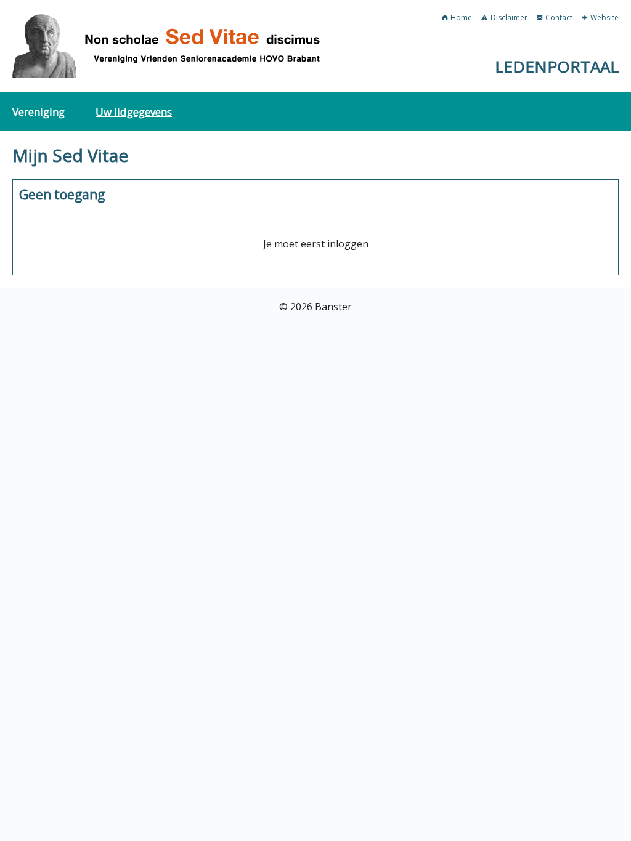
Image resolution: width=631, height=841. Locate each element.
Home (461, 17)
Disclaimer (509, 17)
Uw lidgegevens (134, 112)
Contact (558, 17)
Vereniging (38, 112)
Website (604, 17)
